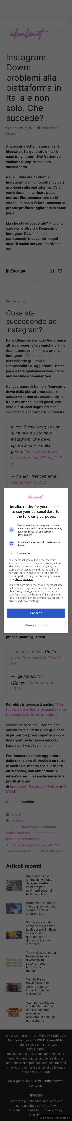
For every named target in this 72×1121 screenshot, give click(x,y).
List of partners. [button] (24, 579)
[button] (36, 553)
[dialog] (36, 560)
